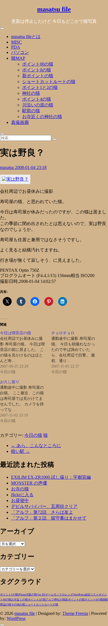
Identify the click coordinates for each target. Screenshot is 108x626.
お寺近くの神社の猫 (42, 116)
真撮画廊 (20, 122)
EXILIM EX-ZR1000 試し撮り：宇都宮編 (51, 477)
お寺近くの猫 (19, 599)
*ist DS (41, 594)
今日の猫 (33, 435)
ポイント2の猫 (37, 599)
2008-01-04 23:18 (31, 167)
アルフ (50, 599)
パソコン (20, 52)
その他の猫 (18, 604)
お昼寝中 (20, 500)
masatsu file (54, 9)
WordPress (79, 594)
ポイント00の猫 (37, 64)
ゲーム (49, 594)
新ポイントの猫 (37, 75)
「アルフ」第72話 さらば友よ (42, 512)
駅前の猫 (31, 110)
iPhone (22, 594)
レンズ (69, 594)
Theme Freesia (75, 613)
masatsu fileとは (25, 36)
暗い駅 (20, 451)
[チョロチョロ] (76, 352)
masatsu (7, 167)
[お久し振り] (25, 401)
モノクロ (59, 594)
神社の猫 (31, 93)
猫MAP (18, 58)
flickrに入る (22, 494)
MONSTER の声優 (29, 483)
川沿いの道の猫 (37, 105)
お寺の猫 (20, 489)
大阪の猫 (31, 594)
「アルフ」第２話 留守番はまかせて (48, 518)
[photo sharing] (15, 179)
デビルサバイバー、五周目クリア (44, 506)
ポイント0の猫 (36, 70)
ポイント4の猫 (36, 99)
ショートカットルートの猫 (48, 81)
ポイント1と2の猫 (40, 87)
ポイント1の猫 (9, 594)
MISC (16, 42)
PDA (15, 47)
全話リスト (92, 594)
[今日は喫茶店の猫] (25, 352)
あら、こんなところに (36, 445)
